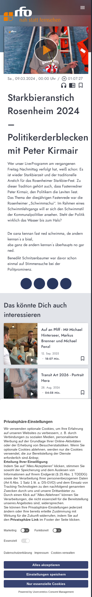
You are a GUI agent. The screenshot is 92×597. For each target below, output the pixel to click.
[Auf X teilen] (39, 283)
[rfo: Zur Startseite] (32, 14)
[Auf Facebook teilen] (26, 283)
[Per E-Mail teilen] (65, 283)
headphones (63, 85)
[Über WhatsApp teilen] (52, 283)
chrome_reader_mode (72, 85)
